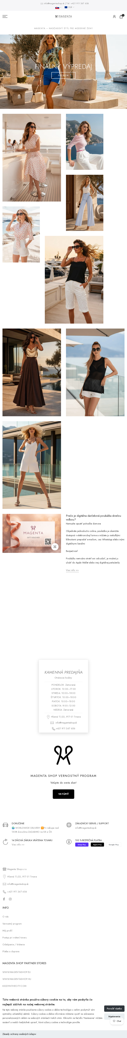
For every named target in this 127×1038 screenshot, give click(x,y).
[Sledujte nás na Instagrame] (10, 899)
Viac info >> (18, 844)
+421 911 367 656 (80, 3)
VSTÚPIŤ (63, 794)
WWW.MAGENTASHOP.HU (16, 979)
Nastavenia (114, 1016)
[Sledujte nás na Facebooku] (3, 899)
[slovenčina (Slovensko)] (58, 7)
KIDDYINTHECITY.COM (14, 986)
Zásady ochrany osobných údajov (19, 1034)
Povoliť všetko (114, 1008)
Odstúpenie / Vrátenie (13, 944)
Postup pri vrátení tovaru (14, 937)
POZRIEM (63, 75)
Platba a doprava (11, 951)
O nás (5, 916)
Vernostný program (12, 923)
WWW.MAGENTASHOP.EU (16, 972)
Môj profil (7, 930)
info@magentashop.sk (54, 3)
